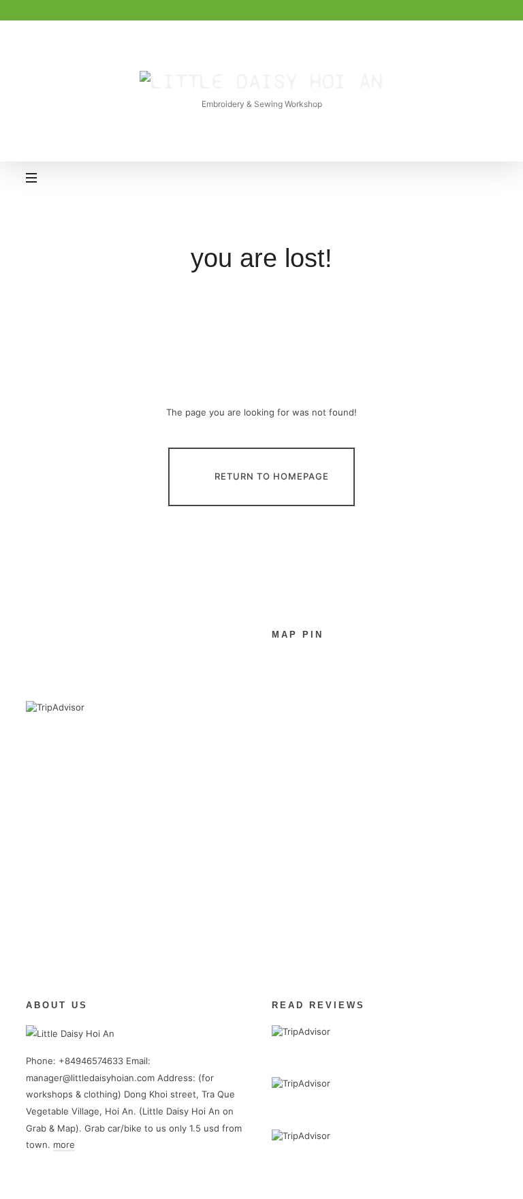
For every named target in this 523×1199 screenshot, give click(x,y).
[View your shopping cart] (484, 179)
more (64, 1144)
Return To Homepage (272, 476)
